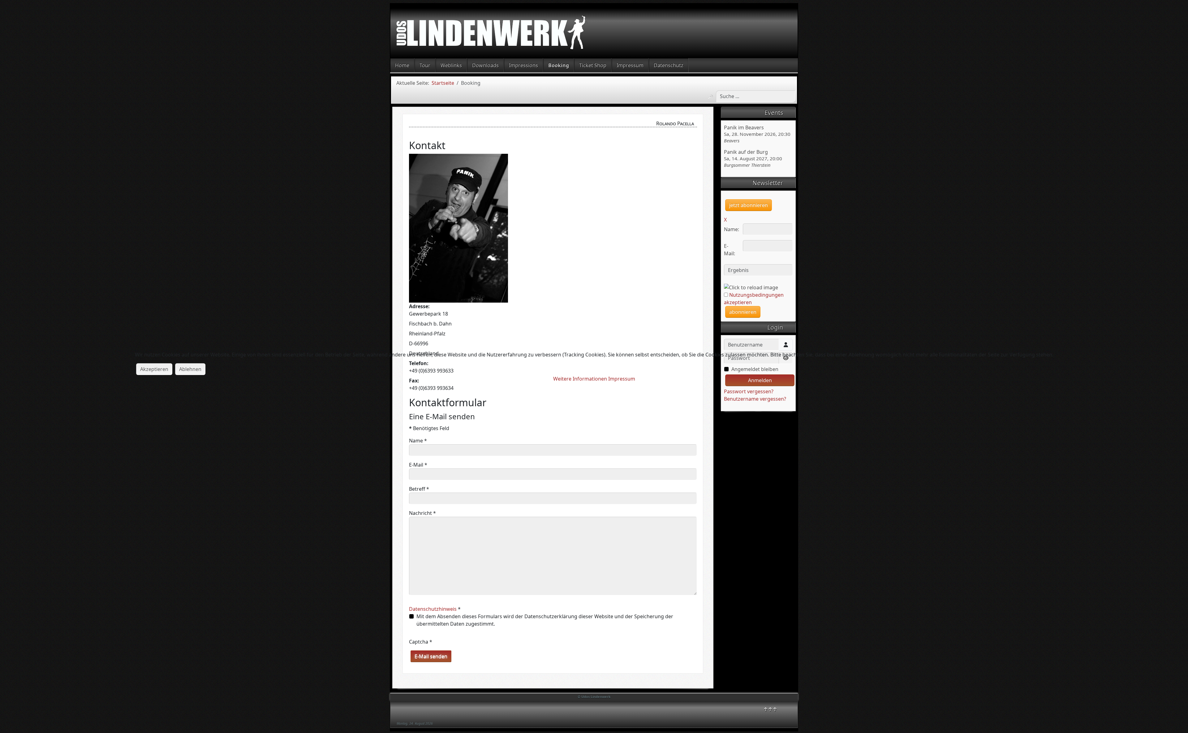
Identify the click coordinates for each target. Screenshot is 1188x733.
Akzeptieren (154, 369)
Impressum (621, 378)
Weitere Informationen (580, 378)
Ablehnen (190, 369)
